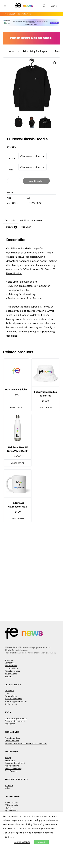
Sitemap (8, 676)
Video (7, 788)
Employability (11, 696)
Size (11, 169)
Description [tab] (10, 220)
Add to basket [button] (16, 407)
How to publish (11, 802)
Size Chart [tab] (26, 226)
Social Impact (11, 704)
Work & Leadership (13, 698)
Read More (9, 836)
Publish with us (11, 668)
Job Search (10, 723)
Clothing (37, 202)
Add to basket (36, 181)
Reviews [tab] (10, 226)
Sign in (54, 5)
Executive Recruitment (15, 721)
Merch (30, 202)
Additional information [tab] (31, 220)
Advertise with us (12, 671)
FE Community (11, 665)
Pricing (8, 757)
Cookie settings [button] (22, 841)
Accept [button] (41, 842)
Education (9, 690)
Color (12, 158)
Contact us (10, 662)
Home (11, 51)
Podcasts (9, 785)
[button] (54, 63)
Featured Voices (12, 740)
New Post (9, 808)
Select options (45, 407)
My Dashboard (11, 810)
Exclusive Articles (12, 738)
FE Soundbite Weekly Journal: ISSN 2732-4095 (26, 743)
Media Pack (10, 760)
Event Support (11, 771)
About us (9, 660)
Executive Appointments (16, 718)
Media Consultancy (13, 768)
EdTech (8, 693)
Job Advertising (12, 765)
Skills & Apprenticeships (16, 701)
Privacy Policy (11, 673)
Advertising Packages (35, 51)
